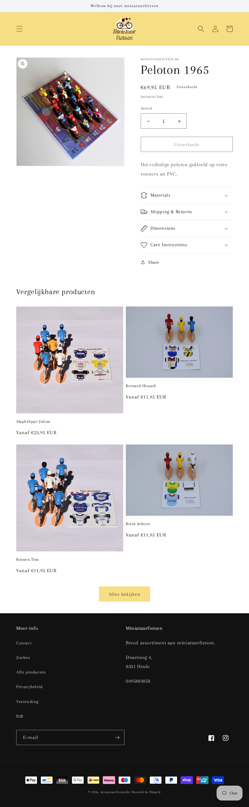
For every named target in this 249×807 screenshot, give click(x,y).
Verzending (27, 701)
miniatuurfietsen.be (115, 792)
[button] (19, 29)
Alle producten (31, 672)
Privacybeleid (29, 686)
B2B (19, 716)
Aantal (146, 108)
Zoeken (23, 657)
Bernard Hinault (141, 386)
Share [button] (153, 262)
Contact (23, 642)
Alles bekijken (124, 594)
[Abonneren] (117, 737)
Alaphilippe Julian (33, 421)
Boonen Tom (27, 559)
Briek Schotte (138, 524)
